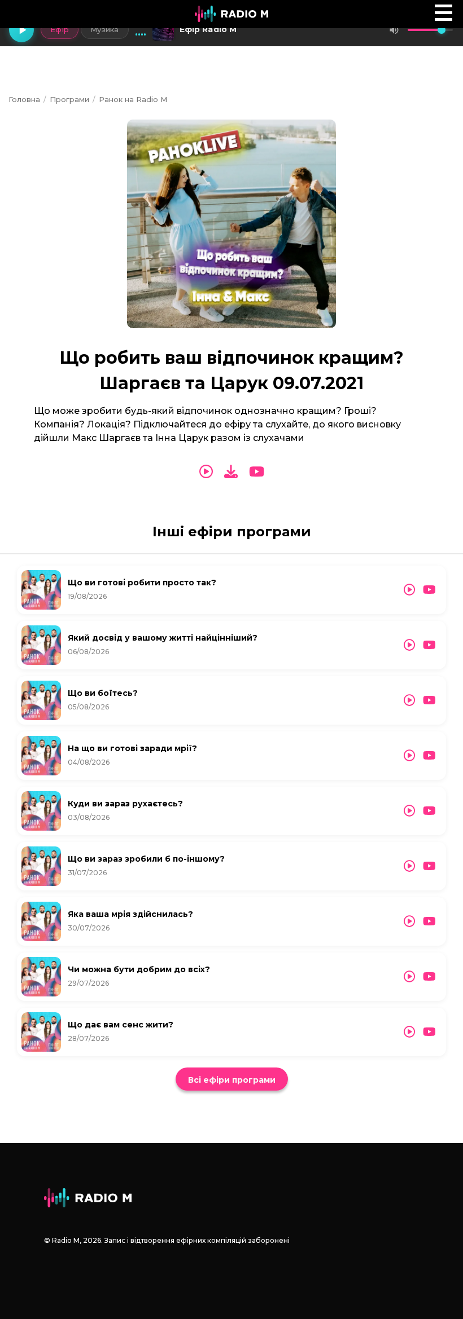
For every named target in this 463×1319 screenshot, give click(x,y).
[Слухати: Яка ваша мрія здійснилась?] (409, 921)
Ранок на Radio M (133, 99)
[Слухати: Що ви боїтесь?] (409, 700)
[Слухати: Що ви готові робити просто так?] (409, 590)
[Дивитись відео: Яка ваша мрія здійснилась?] (429, 921)
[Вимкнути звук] (394, 30)
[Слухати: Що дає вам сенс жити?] (409, 1032)
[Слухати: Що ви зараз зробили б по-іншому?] (409, 866)
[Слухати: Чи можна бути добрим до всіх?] (409, 977)
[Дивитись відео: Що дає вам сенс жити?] (429, 1032)
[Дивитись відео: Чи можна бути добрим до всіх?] (429, 977)
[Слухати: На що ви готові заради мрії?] (409, 756)
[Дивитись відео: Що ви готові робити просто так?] (429, 590)
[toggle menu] (443, 12)
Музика (104, 29)
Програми (69, 99)
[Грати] (21, 29)
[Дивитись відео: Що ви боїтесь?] (429, 700)
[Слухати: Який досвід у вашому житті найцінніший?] (409, 645)
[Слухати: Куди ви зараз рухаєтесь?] (409, 811)
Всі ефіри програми (232, 1080)
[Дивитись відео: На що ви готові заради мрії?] (429, 756)
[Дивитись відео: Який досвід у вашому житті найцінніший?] (429, 645)
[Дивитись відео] (256, 472)
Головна (24, 99)
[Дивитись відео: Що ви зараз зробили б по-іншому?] (429, 866)
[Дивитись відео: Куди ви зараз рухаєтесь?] (429, 811)
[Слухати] (206, 472)
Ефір (59, 29)
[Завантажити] (231, 472)
